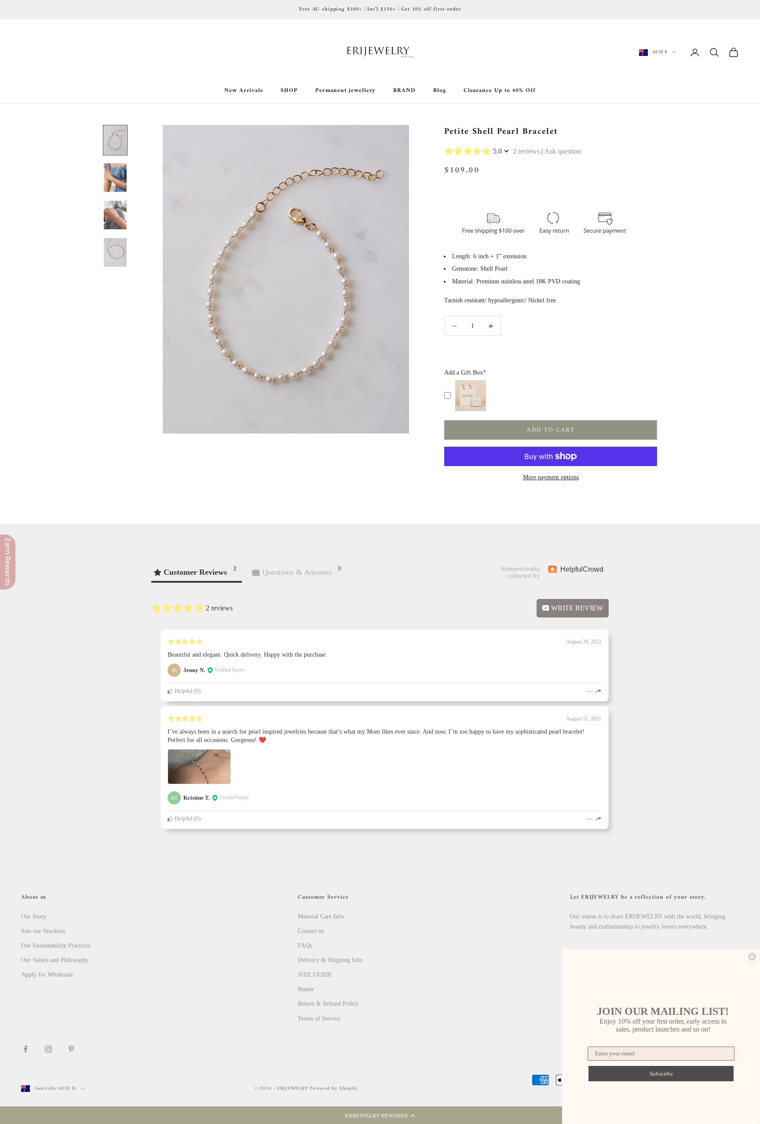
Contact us (311, 931)
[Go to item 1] (115, 140)
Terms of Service (319, 1018)
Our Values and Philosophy (54, 960)
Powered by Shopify (334, 1088)
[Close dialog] (752, 956)
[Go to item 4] (115, 252)
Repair (306, 989)
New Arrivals (243, 91)
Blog (439, 91)
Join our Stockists (43, 931)
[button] (380, 1115)
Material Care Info (321, 916)
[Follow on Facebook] (25, 1049)
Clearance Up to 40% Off (500, 91)
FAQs (305, 945)
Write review (576, 608)
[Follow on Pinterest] (71, 1049)
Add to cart (550, 429)
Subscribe (661, 1073)
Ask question (562, 151)
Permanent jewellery (345, 91)
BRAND (404, 91)
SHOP (289, 91)
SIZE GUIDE (315, 974)
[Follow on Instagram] (48, 1049)
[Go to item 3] (115, 215)
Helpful (183, 691)
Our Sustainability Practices (55, 945)
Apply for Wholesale (47, 974)
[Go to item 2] (115, 177)
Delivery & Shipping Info (330, 960)
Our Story (33, 916)
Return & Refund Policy (328, 1003)
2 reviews (526, 151)
